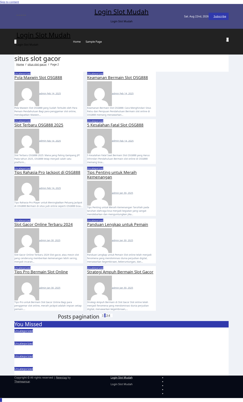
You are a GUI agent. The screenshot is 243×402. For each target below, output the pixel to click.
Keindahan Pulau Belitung (38, 373)
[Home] (15, 42)
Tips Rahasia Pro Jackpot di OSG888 (47, 172)
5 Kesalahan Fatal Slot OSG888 (115, 125)
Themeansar (22, 381)
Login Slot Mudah (121, 11)
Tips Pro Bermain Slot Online (41, 271)
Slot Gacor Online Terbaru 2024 (43, 224)
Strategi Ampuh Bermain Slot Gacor (120, 271)
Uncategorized (22, 73)
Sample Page (94, 41)
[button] (226, 44)
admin (43, 93)
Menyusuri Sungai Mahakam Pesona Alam (53, 347)
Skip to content (9, 2)
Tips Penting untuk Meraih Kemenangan (112, 175)
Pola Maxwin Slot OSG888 (38, 77)
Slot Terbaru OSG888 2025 (38, 125)
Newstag (61, 377)
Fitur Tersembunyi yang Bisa (40, 335)
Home (77, 41)
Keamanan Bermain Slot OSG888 (117, 77)
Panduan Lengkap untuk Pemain (117, 224)
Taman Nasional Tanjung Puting (43, 360)
